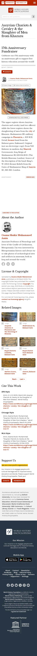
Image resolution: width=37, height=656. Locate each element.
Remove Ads (30, 177)
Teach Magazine (23, 509)
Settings (25, 576)
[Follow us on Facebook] (8, 586)
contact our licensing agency (13, 299)
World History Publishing (13, 596)
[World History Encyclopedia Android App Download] (25, 559)
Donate (6, 481)
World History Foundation (12, 592)
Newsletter (25, 570)
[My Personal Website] (13, 264)
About (7, 570)
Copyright (26, 284)
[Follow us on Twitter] (12, 586)
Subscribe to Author (21, 85)
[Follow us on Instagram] (24, 586)
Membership (10, 2)
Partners (31, 574)
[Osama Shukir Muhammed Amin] (18, 227)
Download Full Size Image (18, 117)
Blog (15, 572)
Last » (22, 379)
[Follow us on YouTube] (28, 586)
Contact (15, 570)
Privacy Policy (8, 574)
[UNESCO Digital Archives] (18, 627)
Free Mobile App (21, 2)
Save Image (7, 85)
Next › (14, 379)
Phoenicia (17, 137)
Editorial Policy (25, 572)
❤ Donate (7, 72)
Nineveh (27, 149)
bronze (11, 140)
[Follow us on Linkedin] (20, 586)
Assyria (32, 167)
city (30, 131)
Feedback (7, 572)
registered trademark (18, 611)
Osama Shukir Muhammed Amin (21, 78)
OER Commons (17, 506)
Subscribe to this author (11, 212)
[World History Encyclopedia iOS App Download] (11, 559)
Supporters (15, 576)
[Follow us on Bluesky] (16, 586)
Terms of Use (20, 574)
